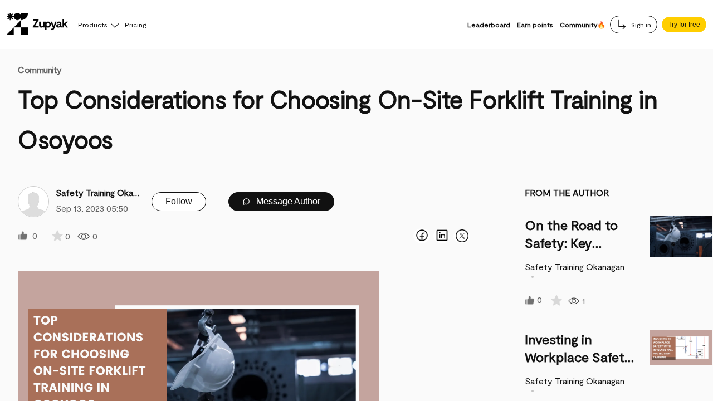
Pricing (135, 24)
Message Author (287, 201)
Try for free (684, 24)
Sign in (640, 24)
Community (40, 69)
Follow (178, 201)
